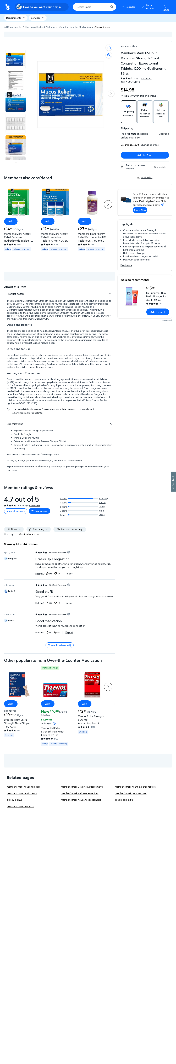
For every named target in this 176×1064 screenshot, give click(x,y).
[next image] (15, 162)
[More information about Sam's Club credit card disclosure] (162, 204)
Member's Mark (129, 46)
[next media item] (111, 93)
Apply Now (140, 210)
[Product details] (110, 293)
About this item (15, 287)
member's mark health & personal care (135, 786)
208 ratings (146, 78)
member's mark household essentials (81, 799)
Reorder (130, 6)
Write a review (39, 511)
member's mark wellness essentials (79, 793)
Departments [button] (13, 17)
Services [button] (35, 17)
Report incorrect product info (27, 412)
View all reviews (16, 511)
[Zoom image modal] (109, 55)
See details (160, 166)
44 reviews (35, 505)
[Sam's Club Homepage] (7, 6)
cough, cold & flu (124, 799)
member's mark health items (22, 793)
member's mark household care (24, 786)
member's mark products (20, 806)
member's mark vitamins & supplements (82, 786)
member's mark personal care (130, 793)
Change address (150, 144)
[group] (136, 78)
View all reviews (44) (59, 645)
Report (69, 573)
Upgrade (164, 133)
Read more (126, 265)
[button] (149, 7)
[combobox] (94, 7)
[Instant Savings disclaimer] (54, 723)
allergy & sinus (14, 799)
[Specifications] (110, 424)
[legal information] (158, 96)
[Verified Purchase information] (68, 552)
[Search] (111, 7)
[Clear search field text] (104, 7)
